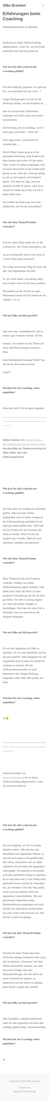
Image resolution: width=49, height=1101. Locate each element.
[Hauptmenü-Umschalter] (43, 5)
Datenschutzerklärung (24, 1091)
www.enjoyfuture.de (13, 777)
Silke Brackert (14, 5)
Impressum (24, 1087)
